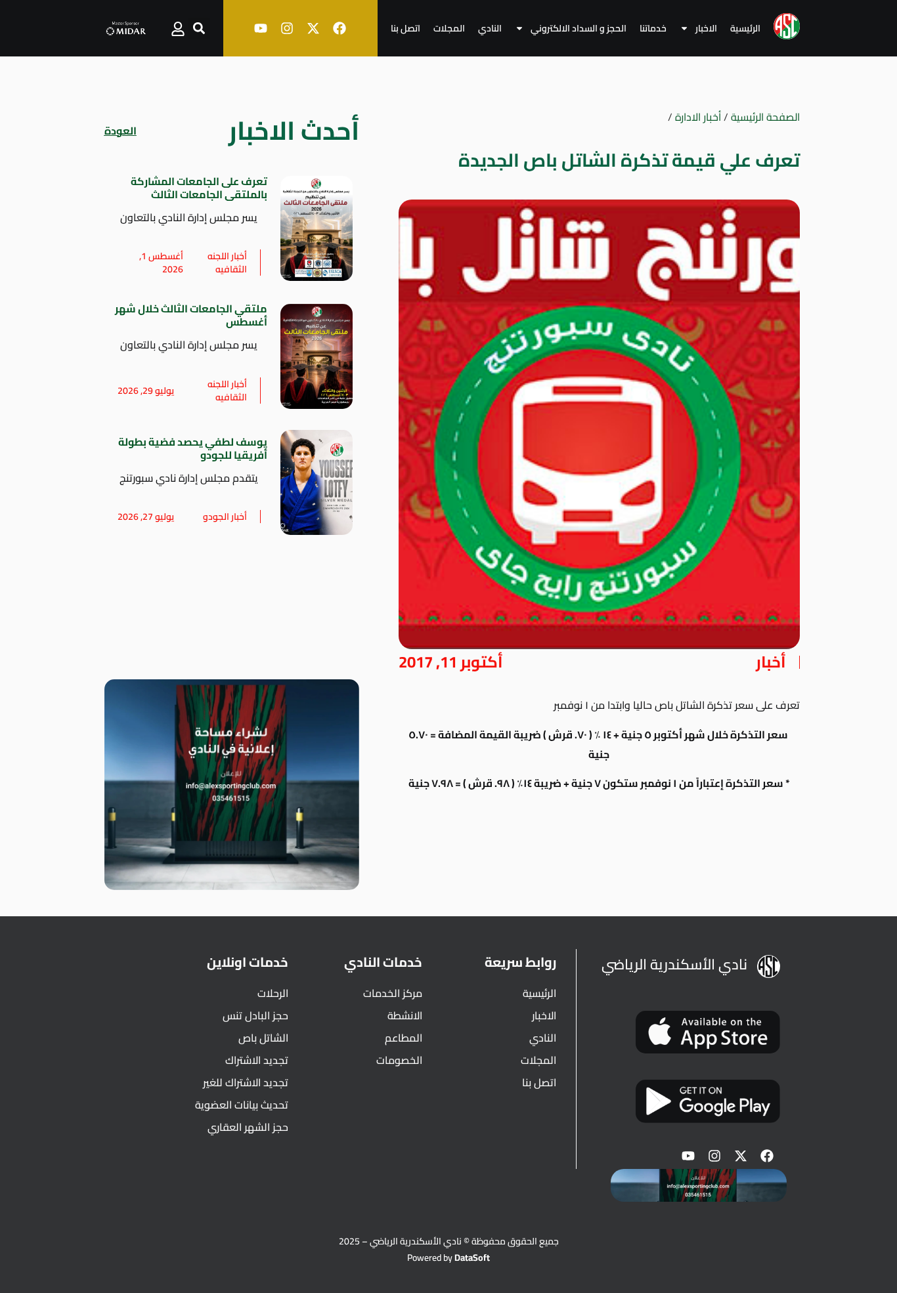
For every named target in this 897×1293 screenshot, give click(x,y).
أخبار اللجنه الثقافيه (227, 262)
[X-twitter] (313, 28)
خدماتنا (653, 28)
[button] (199, 28)
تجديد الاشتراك (256, 1060)
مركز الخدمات (392, 993)
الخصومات (399, 1060)
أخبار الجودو (225, 516)
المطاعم (403, 1038)
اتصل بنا (405, 28)
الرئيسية (745, 28)
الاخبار (706, 28)
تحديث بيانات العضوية (241, 1104)
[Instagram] (287, 28)
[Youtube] (261, 28)
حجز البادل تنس (255, 1015)
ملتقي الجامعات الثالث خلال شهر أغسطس (191, 315)
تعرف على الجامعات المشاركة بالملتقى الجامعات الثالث (199, 187)
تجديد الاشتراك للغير (245, 1082)
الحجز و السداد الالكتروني (578, 28)
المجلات (449, 28)
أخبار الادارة (698, 117)
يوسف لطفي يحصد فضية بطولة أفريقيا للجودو (192, 448)
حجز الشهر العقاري (248, 1127)
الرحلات (272, 993)
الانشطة (404, 1015)
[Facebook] (339, 28)
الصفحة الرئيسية (765, 117)
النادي (490, 28)
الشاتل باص (263, 1038)
